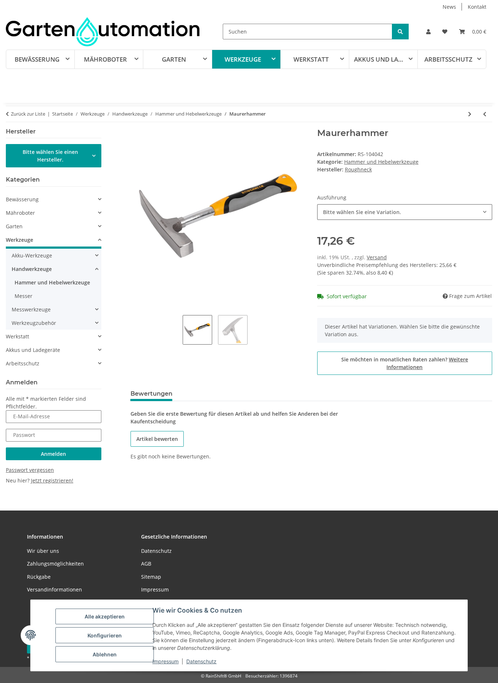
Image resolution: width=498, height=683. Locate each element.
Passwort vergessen (30, 469)
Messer (23, 295)
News (449, 6)
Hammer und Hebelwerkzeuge (381, 161)
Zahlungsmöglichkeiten (55, 563)
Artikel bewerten (157, 438)
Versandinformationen (54, 589)
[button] (428, 31)
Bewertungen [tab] (151, 393)
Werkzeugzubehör (34, 322)
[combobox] (404, 212)
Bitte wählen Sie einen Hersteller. (50, 155)
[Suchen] (400, 31)
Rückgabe (39, 576)
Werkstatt (17, 336)
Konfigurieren (104, 635)
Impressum (165, 661)
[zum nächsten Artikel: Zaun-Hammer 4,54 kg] (469, 114)
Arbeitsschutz (22, 363)
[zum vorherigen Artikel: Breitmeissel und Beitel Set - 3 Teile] (484, 114)
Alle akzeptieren (105, 616)
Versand (377, 257)
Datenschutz (201, 661)
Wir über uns (43, 550)
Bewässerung (22, 199)
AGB (146, 563)
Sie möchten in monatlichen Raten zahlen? (404, 363)
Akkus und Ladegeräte (33, 349)
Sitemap (151, 576)
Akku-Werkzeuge (32, 255)
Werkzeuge (19, 239)
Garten (14, 226)
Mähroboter (20, 212)
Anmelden (53, 453)
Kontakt (477, 6)
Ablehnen (105, 654)
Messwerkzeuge (31, 309)
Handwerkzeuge (32, 268)
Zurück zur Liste (28, 113)
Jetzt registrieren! (52, 480)
